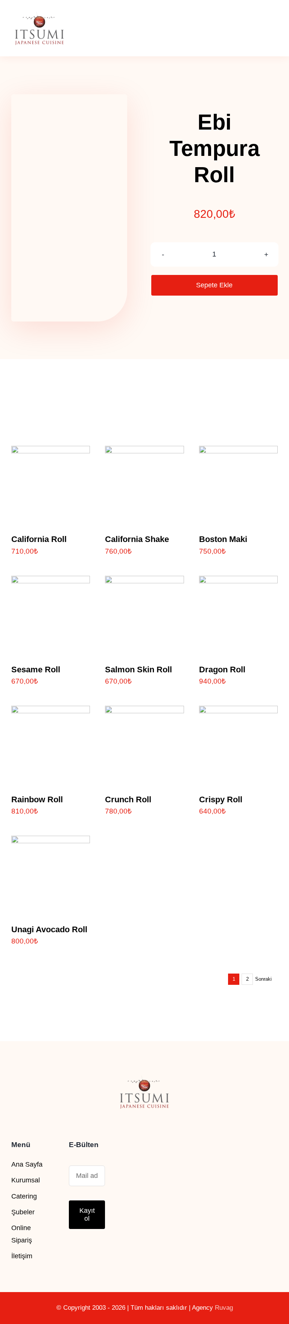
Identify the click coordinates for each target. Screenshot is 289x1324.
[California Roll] (50, 452)
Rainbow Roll (37, 799)
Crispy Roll (220, 799)
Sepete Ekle (214, 285)
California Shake (137, 539)
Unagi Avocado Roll (49, 929)
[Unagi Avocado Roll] (50, 842)
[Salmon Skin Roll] (144, 582)
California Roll (39, 539)
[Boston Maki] (238, 452)
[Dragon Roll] (238, 582)
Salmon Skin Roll (138, 669)
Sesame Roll (35, 669)
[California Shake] (144, 452)
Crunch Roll (128, 799)
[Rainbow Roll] (50, 712)
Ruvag (224, 1307)
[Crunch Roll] (144, 712)
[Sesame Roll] (50, 582)
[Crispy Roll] (238, 712)
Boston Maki (223, 539)
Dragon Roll (222, 669)
